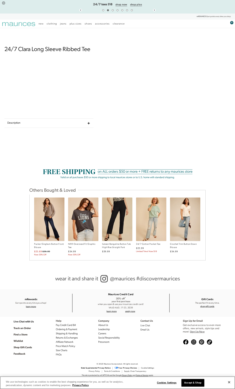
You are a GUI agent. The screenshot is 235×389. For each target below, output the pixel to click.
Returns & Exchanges (67, 338)
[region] (117, 382)
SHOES (88, 23)
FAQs (59, 354)
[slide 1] (103, 10)
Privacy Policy (94, 371)
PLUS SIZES (76, 23)
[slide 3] (113, 10)
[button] (130, 311)
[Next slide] (154, 10)
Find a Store (21, 334)
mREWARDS (201, 17)
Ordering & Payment (66, 329)
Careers (102, 333)
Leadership (104, 329)
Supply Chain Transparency (135, 371)
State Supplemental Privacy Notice (96, 368)
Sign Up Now (197, 331)
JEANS (63, 23)
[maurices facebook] (185, 342)
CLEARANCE (119, 23)
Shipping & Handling (67, 333)
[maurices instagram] (193, 342)
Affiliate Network (64, 342)
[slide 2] (108, 10)
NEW (41, 23)
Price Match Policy (65, 346)
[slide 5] (122, 10)
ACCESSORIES (102, 23)
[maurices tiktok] (209, 342)
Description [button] (13, 123)
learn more (31, 306)
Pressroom (103, 342)
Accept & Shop (192, 383)
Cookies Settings (167, 383)
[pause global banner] (3, 3)
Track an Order (22, 328)
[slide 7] (132, 10)
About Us (103, 325)
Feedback (19, 353)
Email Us (144, 329)
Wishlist (18, 340)
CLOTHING (52, 23)
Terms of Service (142, 375)
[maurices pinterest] (201, 342)
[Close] (229, 382)
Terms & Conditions (112, 371)
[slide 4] (117, 10)
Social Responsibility (109, 338)
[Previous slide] (80, 10)
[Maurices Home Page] (18, 24)
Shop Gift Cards (23, 347)
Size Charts (61, 350)
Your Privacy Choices (127, 368)
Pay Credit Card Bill (66, 325)
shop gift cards (207, 306)
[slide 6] (127, 10)
